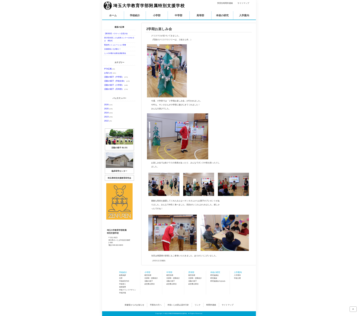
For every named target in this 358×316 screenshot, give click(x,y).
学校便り (122, 284)
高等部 (191, 272)
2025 (108, 108)
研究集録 (213, 278)
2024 (108, 113)
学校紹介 (123, 272)
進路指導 (122, 287)
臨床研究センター (119, 171)
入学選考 (237, 275)
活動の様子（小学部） (116, 85)
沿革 (121, 278)
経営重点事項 (149, 284)
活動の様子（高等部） (116, 89)
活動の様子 (148, 281)
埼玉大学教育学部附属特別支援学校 (149, 5)
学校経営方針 (124, 281)
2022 (108, 121)
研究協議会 (214, 275)
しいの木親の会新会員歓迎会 (115, 53)
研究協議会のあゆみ (217, 281)
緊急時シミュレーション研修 (115, 45)
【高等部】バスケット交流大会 (116, 34)
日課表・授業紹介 (151, 278)
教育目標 (147, 275)
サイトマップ (243, 3)
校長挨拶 (122, 275)
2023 (108, 117)
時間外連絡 (211, 305)
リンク (198, 305)
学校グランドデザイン (127, 290)
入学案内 (238, 272)
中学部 (169, 272)
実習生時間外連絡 (225, 3)
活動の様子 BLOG (119, 147)
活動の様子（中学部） (116, 77)
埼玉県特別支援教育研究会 (119, 178)
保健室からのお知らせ (134, 305)
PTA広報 (109, 69)
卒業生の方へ (156, 305)
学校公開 (237, 278)
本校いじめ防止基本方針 (178, 305)
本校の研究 (215, 272)
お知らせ (110, 73)
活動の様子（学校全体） (117, 81)
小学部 (147, 272)
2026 (108, 104)
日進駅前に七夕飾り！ (112, 49)
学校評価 (122, 293)
